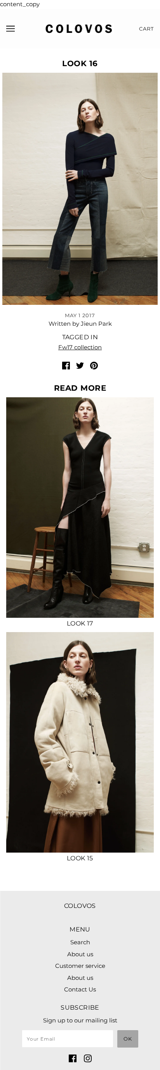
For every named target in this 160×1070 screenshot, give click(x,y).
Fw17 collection (80, 347)
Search (80, 942)
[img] (73, 1058)
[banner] (79, 27)
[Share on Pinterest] (94, 365)
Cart (146, 29)
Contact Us (80, 989)
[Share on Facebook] (66, 365)
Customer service (80, 965)
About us (80, 954)
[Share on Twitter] (80, 365)
